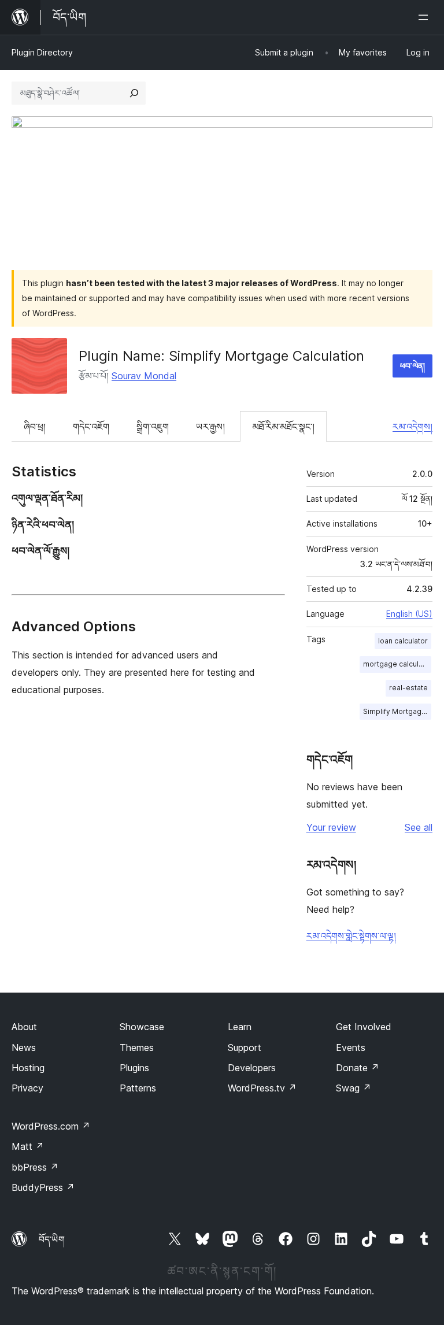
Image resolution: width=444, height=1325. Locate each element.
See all (418, 827)
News (24, 1047)
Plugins (134, 1068)
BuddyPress (43, 1187)
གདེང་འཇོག (91, 426)
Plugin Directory (42, 52)
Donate (357, 1068)
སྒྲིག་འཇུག (152, 426)
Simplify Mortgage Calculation (397, 711)
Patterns (138, 1088)
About (24, 1026)
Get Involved (363, 1026)
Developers (252, 1068)
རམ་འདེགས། (412, 426)
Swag (353, 1088)
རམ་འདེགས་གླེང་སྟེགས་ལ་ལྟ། (351, 936)
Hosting (28, 1068)
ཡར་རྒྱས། (210, 426)
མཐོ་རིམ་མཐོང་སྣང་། (283, 426)
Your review (331, 827)
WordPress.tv (262, 1088)
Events (350, 1047)
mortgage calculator (397, 664)
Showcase (142, 1026)
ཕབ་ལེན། (412, 366)
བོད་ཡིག (52, 1239)
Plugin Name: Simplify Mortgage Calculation (221, 355)
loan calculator (403, 640)
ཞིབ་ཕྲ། (35, 426)
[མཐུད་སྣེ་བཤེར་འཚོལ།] (134, 93)
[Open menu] (425, 17)
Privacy (27, 1088)
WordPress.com (51, 1126)
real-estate (408, 687)
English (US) (409, 614)
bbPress (35, 1167)
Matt (28, 1146)
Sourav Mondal (144, 376)
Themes (137, 1047)
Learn (239, 1026)
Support (244, 1047)
